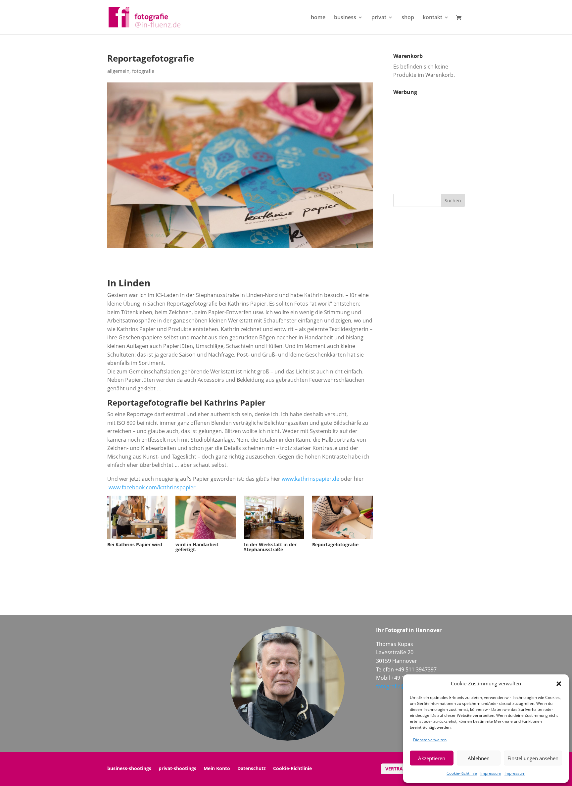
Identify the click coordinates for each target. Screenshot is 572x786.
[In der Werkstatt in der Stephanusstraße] (274, 538)
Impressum (490, 773)
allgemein (118, 71)
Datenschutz (251, 768)
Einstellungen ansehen (532, 758)
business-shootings (129, 768)
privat (378, 18)
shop (408, 18)
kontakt (432, 18)
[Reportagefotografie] (342, 538)
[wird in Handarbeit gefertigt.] (205, 538)
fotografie (143, 71)
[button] (558, 683)
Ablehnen (479, 758)
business (345, 18)
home (318, 18)
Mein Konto (217, 768)
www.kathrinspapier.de (310, 478)
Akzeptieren (431, 758)
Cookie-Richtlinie (462, 773)
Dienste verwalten (430, 740)
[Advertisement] (434, 139)
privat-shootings (177, 768)
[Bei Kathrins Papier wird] (137, 538)
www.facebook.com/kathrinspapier (152, 487)
